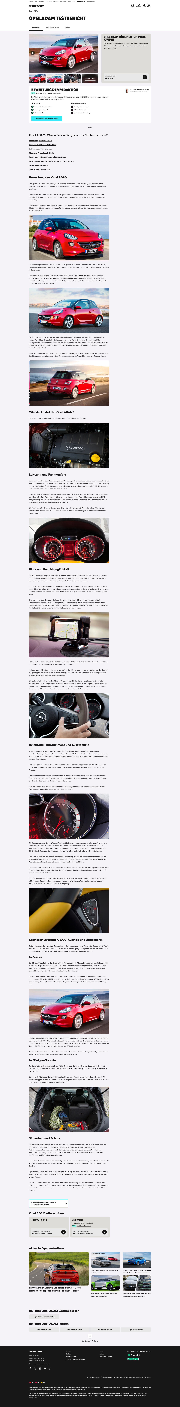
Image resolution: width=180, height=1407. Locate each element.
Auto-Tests (81, 1)
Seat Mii (90, 278)
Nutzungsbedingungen (93, 1377)
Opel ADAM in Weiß (136, 1330)
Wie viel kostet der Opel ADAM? (42, 145)
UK (38, 1382)
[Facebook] (30, 1369)
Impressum (148, 1377)
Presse (101, 1351)
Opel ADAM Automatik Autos (44, 1317)
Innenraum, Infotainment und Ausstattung (47, 157)
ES (44, 1382)
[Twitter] (35, 1369)
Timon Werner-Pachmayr (141, 89)
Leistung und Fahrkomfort (40, 149)
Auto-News (91, 1)
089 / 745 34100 (39, 1358)
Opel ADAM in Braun (75, 1330)
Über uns (68, 1351)
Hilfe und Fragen (35, 1351)
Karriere (102, 1354)
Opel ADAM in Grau (105, 1330)
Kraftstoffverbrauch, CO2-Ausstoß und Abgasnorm (51, 161)
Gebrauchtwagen (59, 1)
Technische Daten (52, 27)
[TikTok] (50, 1369)
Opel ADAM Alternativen (39, 169)
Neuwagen (33, 1)
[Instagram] (40, 1369)
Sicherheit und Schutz (38, 165)
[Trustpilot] (139, 1356)
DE (32, 1382)
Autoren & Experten (71, 1356)
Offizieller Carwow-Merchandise (75, 1359)
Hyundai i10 (57, 278)
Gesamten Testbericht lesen (47, 118)
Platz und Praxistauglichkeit (41, 153)
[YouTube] (45, 1369)
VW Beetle (50, 186)
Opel (30, 11)
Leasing (41, 1)
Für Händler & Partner (106, 1356)
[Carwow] (36, 6)
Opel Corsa (78, 276)
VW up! (34, 278)
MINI (52, 184)
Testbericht (36, 27)
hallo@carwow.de (38, 1360)
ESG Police (116, 1377)
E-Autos (49, 1)
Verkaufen (71, 1)
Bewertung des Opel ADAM (40, 141)
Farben (67, 27)
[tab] (36, 28)
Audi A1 (49, 278)
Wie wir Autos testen (54, 93)
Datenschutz (124, 1377)
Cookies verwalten (106, 1377)
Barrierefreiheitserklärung (136, 1377)
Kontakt (68, 1354)
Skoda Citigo (68, 278)
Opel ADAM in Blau (44, 1330)
